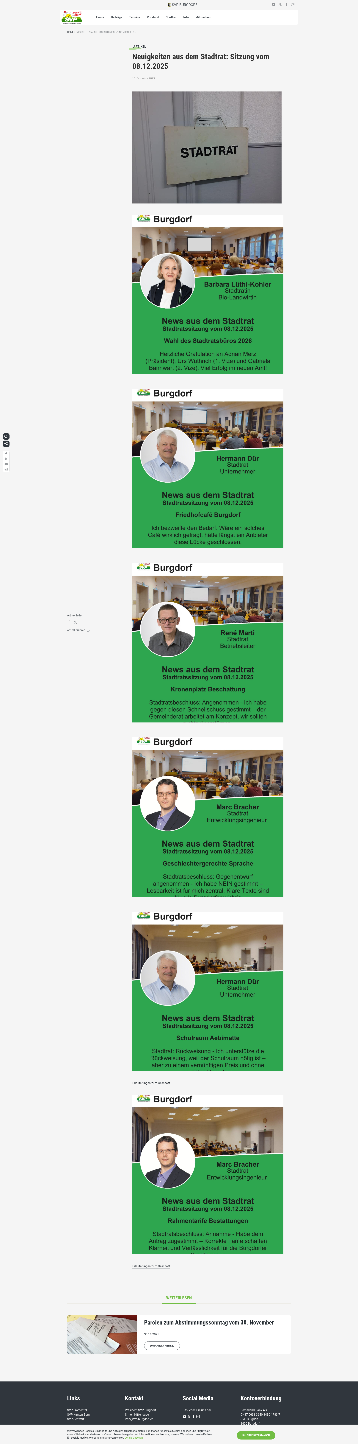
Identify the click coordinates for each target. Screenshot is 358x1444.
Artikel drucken (76, 630)
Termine (134, 17)
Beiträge (116, 17)
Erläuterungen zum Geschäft (151, 1083)
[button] (6, 436)
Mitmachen (203, 17)
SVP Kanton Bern (78, 1414)
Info (186, 17)
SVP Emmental (77, 1410)
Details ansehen (134, 1437)
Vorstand (153, 17)
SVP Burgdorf (184, 5)
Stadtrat (171, 17)
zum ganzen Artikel (162, 1345)
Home (100, 17)
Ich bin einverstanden (256, 1435)
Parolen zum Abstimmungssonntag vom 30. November (209, 1322)
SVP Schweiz (75, 1419)
